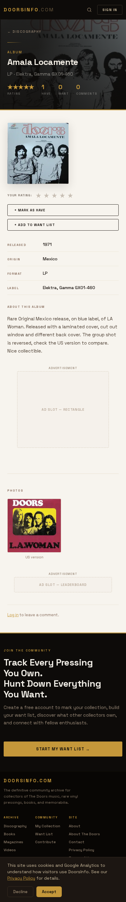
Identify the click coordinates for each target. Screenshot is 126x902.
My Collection (47, 826)
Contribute (45, 842)
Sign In (109, 10)
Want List (44, 834)
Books (9, 834)
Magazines (13, 842)
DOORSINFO (29, 9)
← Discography (24, 31)
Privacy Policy (81, 849)
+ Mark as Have (29, 210)
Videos (10, 849)
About (74, 826)
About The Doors (84, 834)
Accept (49, 891)
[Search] (89, 10)
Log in (13, 614)
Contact (76, 842)
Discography (15, 826)
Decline (20, 891)
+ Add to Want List (34, 225)
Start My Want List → (63, 749)
